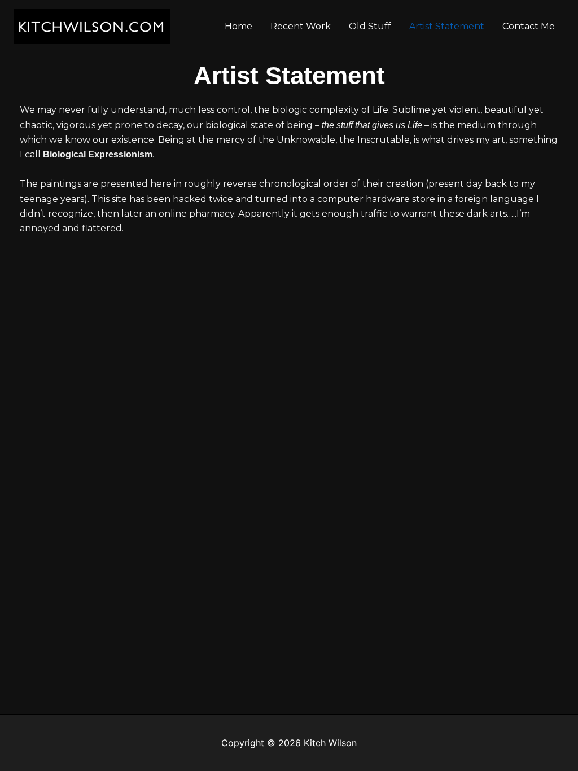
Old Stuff (370, 26)
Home (238, 26)
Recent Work (300, 26)
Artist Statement (446, 26)
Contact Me (528, 26)
